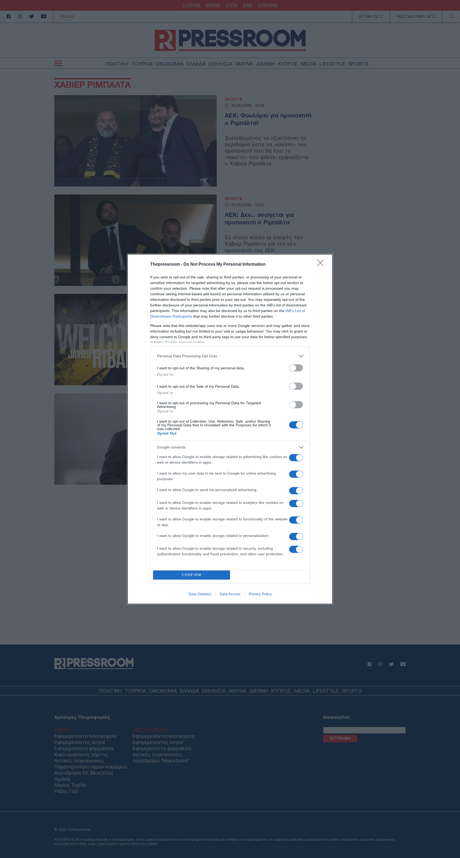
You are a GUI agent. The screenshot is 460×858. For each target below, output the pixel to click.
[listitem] (230, 356)
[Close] (322, 265)
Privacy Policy (260, 594)
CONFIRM (192, 575)
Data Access (230, 594)
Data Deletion (199, 594)
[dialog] (230, 429)
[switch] (296, 367)
